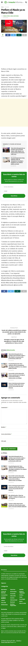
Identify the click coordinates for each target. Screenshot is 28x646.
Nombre (3, 427)
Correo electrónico (6, 434)
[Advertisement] (14, 52)
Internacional (13, 600)
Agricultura (4, 589)
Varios (21, 601)
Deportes (12, 589)
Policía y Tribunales (22, 592)
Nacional (12, 602)
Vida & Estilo (22, 603)
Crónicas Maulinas (3, 597)
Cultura (3, 600)
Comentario (4, 407)
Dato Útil (3, 602)
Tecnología (22, 599)
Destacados (13, 591)
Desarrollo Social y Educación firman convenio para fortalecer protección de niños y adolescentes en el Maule (14, 626)
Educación (13, 595)
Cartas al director (3, 592)
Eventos (12, 598)
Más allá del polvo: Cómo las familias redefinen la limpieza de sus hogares (17, 497)
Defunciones (4, 604)
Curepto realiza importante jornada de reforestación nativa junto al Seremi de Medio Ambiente (17, 505)
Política (21, 595)
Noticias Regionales (13, 605)
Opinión (21, 589)
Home (2, 7)
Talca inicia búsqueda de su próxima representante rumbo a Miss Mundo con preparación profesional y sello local (18, 151)
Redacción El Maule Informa (11, 16)
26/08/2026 (14, 156)
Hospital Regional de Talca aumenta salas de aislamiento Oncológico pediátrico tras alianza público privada (18, 161)
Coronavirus (4, 595)
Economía (7, 7)
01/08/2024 (5, 17)
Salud (20, 597)
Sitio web (3, 441)
